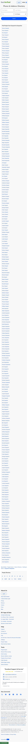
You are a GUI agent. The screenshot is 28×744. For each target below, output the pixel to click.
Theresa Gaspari (5, 301)
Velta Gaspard (5, 86)
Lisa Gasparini (5, 481)
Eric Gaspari (4, 201)
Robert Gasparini (5, 528)
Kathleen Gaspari (5, 232)
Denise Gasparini (5, 438)
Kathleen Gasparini (6, 472)
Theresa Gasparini (6, 541)
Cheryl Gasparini (5, 427)
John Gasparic (5, 366)
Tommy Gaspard (5, 64)
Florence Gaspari (5, 203)
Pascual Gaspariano (6, 364)
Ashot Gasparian (5, 319)
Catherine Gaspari (5, 183)
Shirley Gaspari (5, 290)
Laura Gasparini (5, 474)
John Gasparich (5, 373)
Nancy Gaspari (5, 261)
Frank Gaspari (5, 205)
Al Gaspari (4, 162)
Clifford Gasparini (5, 431)
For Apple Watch (4, 619)
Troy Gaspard (5, 77)
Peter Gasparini (5, 519)
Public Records (4, 660)
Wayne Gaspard (5, 106)
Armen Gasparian (5, 317)
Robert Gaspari (5, 279)
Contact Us (3, 631)
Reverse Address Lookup (6, 656)
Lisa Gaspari (4, 241)
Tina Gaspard (5, 59)
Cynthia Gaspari (5, 189)
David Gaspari (5, 194)
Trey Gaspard (5, 75)
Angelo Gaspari (5, 174)
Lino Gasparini (5, 479)
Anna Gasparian (5, 315)
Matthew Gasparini (6, 501)
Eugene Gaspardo (5, 133)
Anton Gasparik (5, 384)
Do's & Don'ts (4, 633)
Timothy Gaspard (5, 57)
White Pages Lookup (5, 662)
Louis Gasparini (5, 485)
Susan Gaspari (5, 299)
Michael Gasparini (5, 508)
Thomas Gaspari (5, 304)
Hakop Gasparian (5, 333)
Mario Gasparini (5, 494)
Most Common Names (6, 644)
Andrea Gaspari (5, 169)
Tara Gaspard (5, 32)
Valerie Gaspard (5, 82)
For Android (3, 621)
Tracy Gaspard (5, 71)
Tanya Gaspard (5, 30)
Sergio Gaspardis (5, 129)
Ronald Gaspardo (5, 145)
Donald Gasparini (5, 443)
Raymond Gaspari (5, 272)
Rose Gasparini (5, 532)
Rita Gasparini (5, 526)
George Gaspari (5, 207)
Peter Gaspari (5, 270)
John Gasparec (5, 149)
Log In (19, 2)
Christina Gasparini (6, 429)
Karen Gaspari (5, 230)
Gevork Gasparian (5, 331)
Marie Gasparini (5, 492)
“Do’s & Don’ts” (12, 725)
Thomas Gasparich (6, 382)
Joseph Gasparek (5, 153)
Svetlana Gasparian (6, 360)
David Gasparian (5, 324)
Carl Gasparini (5, 425)
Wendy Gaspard (5, 109)
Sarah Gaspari (5, 288)
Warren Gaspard (5, 104)
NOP (6, 579)
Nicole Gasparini (5, 510)
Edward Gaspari (5, 198)
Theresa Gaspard (5, 46)
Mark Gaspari (5, 252)
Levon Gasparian (5, 346)
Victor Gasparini (5, 546)
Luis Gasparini (5, 488)
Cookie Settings (4, 742)
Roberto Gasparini (6, 530)
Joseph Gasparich (5, 375)
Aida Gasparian (5, 308)
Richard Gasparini (5, 523)
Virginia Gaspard (5, 95)
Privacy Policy (13, 734)
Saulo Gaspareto (5, 158)
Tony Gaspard (5, 66)
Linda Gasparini (5, 476)
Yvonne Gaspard (5, 127)
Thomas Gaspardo (6, 147)
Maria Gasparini (5, 490)
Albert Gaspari (5, 165)
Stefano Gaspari (5, 292)
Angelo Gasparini (5, 414)
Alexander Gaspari (6, 167)
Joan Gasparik (5, 389)
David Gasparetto (5, 160)
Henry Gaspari (5, 212)
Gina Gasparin (5, 402)
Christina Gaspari (5, 185)
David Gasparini (5, 436)
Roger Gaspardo (5, 142)
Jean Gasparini (5, 463)
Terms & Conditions (21, 725)
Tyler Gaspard (5, 80)
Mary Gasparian (5, 351)
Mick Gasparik (5, 400)
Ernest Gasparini (5, 447)
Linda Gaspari (5, 239)
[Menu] (26, 2)
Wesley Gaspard (5, 111)
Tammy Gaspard (5, 28)
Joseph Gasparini (5, 467)
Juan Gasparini (5, 470)
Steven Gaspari (5, 297)
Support (2, 629)
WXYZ (19, 579)
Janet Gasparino (5, 561)
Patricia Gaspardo (5, 140)
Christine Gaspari (5, 187)
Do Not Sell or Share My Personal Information (11, 637)
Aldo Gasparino (5, 550)
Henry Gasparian (5, 337)
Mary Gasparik (5, 398)
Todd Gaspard (5, 62)
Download (11, 617)
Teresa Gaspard (5, 39)
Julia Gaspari (4, 227)
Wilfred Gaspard (5, 115)
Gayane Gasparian (6, 328)
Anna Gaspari (5, 178)
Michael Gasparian (6, 353)
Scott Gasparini (5, 537)
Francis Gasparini (5, 452)
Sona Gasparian (5, 357)
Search (14, 18)
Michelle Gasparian (6, 355)
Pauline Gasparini (5, 517)
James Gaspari (5, 214)
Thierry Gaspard (5, 48)
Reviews (3, 603)
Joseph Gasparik (5, 393)
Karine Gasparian (5, 344)
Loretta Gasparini (5, 483)
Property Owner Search (6, 658)
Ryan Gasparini (5, 535)
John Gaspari (4, 223)
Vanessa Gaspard (5, 84)
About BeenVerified (5, 596)
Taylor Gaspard (5, 35)
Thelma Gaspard (5, 44)
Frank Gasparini (5, 454)
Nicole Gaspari (5, 266)
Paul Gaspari (4, 268)
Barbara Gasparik (5, 387)
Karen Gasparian (5, 342)
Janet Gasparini (5, 461)
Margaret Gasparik (6, 396)
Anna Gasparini (5, 416)
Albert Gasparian (5, 310)
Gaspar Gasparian (5, 326)
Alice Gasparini (5, 409)
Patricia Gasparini (5, 512)
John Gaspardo (5, 136)
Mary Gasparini (5, 499)
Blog (2, 609)
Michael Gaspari (5, 257)
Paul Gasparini (5, 514)
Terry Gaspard (5, 41)
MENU (23, 2)
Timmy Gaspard (5, 55)
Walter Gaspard (5, 100)
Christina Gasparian (6, 322)
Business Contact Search (6, 623)
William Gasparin (5, 405)
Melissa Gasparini (5, 505)
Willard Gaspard (5, 120)
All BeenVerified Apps (5, 615)
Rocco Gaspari (5, 281)
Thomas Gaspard (5, 50)
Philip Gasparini (5, 521)
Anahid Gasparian (5, 313)
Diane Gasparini (5, 440)
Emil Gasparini (5, 445)
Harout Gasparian (5, 335)
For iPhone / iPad (4, 617)
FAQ (2, 635)
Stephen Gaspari (5, 295)
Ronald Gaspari (5, 284)
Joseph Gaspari (5, 225)
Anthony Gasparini (6, 418)
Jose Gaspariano (5, 362)
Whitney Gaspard (5, 113)
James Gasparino (5, 559)
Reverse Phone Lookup (6, 651)
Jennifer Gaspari (5, 221)
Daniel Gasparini (5, 434)
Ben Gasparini (5, 422)
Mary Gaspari (5, 254)
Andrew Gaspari (5, 171)
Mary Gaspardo (5, 138)
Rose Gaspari (5, 286)
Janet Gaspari (5, 216)
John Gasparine (5, 407)
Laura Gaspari (5, 236)
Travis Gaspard (5, 73)
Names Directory (18, 567)
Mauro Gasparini (5, 503)
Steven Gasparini (5, 539)
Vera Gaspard (5, 88)
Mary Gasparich (5, 378)
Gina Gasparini (5, 458)
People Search (10, 567)
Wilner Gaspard (5, 124)
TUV (15, 579)
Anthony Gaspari (5, 180)
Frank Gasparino (5, 555)
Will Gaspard (5, 118)
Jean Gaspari (4, 218)
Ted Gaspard (4, 37)
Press (2, 607)
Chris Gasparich (5, 369)
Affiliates (3, 639)
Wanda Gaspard (5, 102)
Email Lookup (4, 654)
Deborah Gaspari (5, 196)
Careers (2, 605)
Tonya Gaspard (5, 68)
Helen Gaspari (5, 210)
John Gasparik (5, 391)
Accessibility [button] (3, 739)
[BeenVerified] (6, 2)
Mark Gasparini (5, 496)
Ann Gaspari (4, 176)
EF (12, 576)
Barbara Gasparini (5, 420)
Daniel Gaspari (5, 192)
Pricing (2, 600)
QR (9, 579)
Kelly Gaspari (5, 234)
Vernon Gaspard (5, 91)
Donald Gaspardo (5, 131)
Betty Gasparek (5, 151)
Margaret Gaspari (5, 245)
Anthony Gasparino (6, 553)
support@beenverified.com (10, 674)
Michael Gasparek (5, 156)
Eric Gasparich (5, 371)
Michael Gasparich (6, 380)
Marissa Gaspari (5, 250)
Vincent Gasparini (5, 548)
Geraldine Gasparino (6, 557)
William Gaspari (5, 306)
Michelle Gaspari (5, 259)
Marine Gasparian (5, 349)
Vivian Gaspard (5, 97)
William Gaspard (5, 122)
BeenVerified (3, 567)
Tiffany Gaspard (5, 53)
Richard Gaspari (5, 275)
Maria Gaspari (5, 248)
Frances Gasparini (5, 449)
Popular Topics (4, 642)
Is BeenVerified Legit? (5, 598)
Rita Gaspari (4, 277)
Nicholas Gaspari (5, 263)
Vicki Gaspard (5, 93)
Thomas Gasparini (6, 544)
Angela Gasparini (5, 411)
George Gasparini (5, 456)
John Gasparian (5, 340)
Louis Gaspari (5, 243)
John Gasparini (5, 465)
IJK (20, 576)
